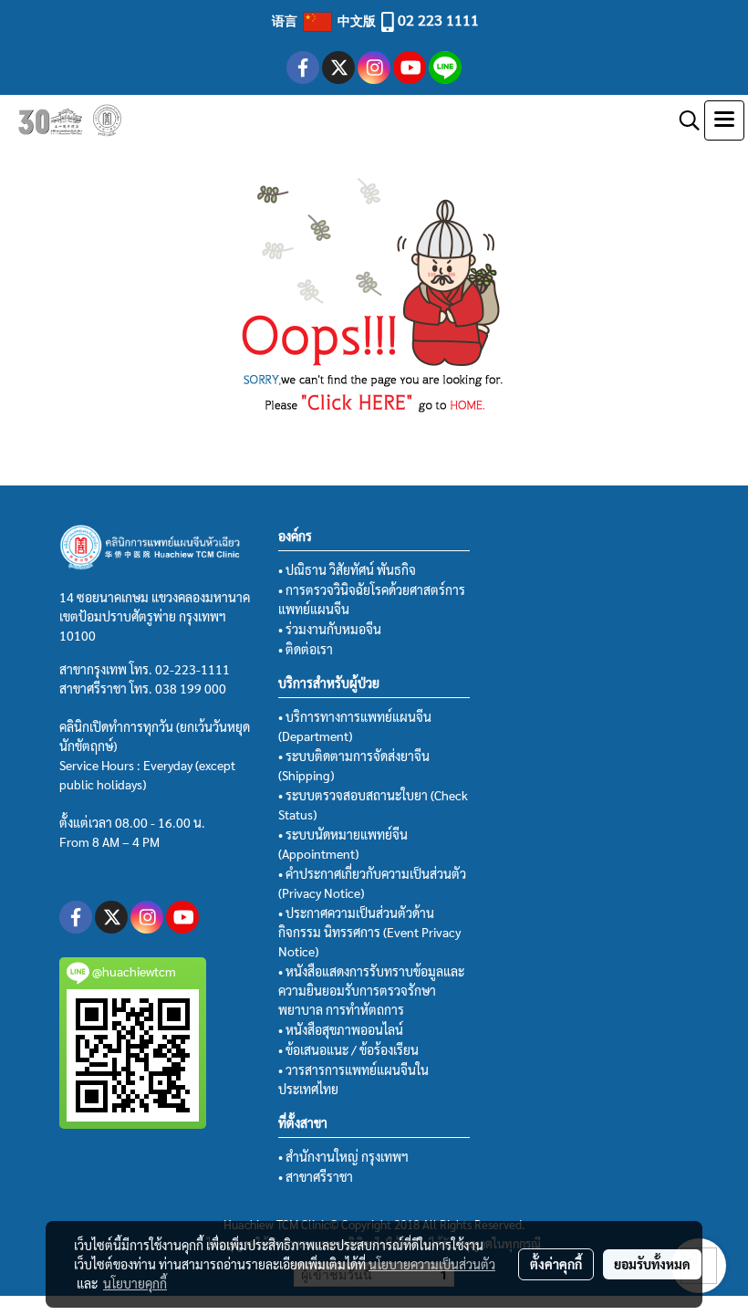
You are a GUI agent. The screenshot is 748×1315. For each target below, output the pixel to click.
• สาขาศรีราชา (315, 1176)
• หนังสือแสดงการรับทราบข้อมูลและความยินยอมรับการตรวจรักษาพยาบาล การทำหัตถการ (371, 990)
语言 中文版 (325, 20)
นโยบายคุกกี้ (135, 1283)
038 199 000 (190, 688)
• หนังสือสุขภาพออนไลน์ (340, 1029)
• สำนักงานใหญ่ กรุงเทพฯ (343, 1156)
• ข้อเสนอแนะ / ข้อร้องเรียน (348, 1049)
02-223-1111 (192, 669)
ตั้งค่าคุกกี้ (556, 1264)
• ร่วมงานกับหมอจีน (329, 629)
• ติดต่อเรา (305, 649)
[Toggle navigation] (724, 120)
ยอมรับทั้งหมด (652, 1264)
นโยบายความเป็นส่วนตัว (432, 1264)
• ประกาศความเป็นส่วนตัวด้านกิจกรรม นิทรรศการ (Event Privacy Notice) (369, 931)
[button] (683, 120)
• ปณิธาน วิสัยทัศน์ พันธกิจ (347, 569)
